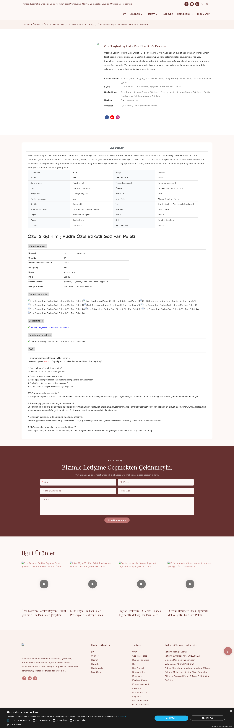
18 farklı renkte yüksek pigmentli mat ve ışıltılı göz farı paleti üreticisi (188, 613)
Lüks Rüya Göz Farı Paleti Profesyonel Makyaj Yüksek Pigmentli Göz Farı (86, 613)
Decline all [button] (207, 718)
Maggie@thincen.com (184, 660)
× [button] (231, 711)
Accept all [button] (171, 718)
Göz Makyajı (58, 24)
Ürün (46, 24)
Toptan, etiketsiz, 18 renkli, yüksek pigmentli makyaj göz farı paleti (140, 613)
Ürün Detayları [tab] (117, 148)
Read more (122, 716)
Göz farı (72, 24)
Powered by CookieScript (222, 727)
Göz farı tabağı (86, 24)
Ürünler (36, 24)
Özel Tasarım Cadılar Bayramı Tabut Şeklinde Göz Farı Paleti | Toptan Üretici (44, 613)
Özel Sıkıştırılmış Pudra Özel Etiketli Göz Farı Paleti (123, 24)
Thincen (26, 24)
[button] (8, 720)
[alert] (117, 718)
